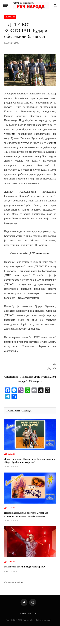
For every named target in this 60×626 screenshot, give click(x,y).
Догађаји (10, 17)
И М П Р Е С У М (28, 613)
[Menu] (5, 5)
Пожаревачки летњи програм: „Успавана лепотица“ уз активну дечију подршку (26, 514)
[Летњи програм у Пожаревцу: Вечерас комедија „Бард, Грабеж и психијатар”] (30, 434)
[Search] (55, 5)
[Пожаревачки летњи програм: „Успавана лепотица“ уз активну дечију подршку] (30, 488)
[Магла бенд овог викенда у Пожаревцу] (30, 541)
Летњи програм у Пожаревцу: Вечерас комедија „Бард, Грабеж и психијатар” (30, 460)
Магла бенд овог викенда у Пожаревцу (24, 566)
